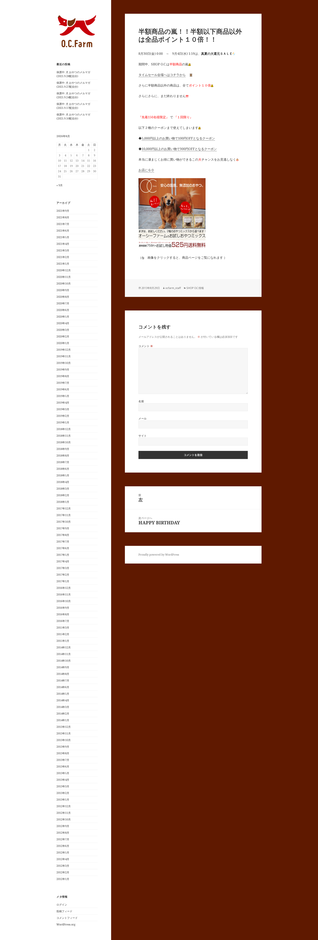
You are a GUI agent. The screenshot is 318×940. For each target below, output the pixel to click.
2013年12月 (63, 727)
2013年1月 (62, 799)
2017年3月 (62, 568)
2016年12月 (63, 588)
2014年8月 (62, 674)
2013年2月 (62, 793)
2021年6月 (62, 230)
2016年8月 (62, 614)
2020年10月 (63, 283)
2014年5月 (62, 694)
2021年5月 (62, 237)
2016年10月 (63, 601)
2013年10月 (63, 740)
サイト (142, 435)
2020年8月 (62, 297)
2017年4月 (62, 561)
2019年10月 (63, 363)
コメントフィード (67, 918)
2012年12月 (63, 806)
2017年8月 (62, 535)
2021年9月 (62, 211)
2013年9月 (62, 746)
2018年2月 (62, 495)
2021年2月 (62, 257)
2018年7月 (62, 462)
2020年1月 (62, 343)
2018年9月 (62, 449)
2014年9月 (62, 667)
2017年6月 (62, 548)
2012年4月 (62, 859)
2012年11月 (63, 813)
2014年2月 (62, 713)
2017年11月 (63, 515)
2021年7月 (62, 224)
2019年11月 (63, 356)
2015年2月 (62, 634)
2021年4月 (62, 244)
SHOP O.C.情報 (195, 288)
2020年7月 (62, 303)
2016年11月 (63, 594)
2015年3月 (62, 627)
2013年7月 (62, 760)
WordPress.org (66, 924)
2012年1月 (62, 879)
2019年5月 (62, 396)
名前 (141, 401)
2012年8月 (62, 832)
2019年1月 (62, 422)
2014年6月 (62, 687)
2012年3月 (62, 866)
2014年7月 (62, 680)
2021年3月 (62, 250)
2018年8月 (62, 455)
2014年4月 (62, 700)
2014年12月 (63, 647)
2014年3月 (62, 707)
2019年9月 (62, 369)
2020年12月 (63, 270)
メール (142, 418)
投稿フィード (64, 911)
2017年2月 (62, 574)
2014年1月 (62, 720)
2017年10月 (63, 522)
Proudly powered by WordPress (158, 554)
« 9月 (59, 185)
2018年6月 (62, 469)
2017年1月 (62, 581)
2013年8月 (62, 753)
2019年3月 (62, 409)
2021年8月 (62, 217)
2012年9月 (62, 826)
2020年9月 (62, 290)
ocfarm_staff (173, 288)
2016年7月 (62, 621)
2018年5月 (62, 475)
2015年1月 (62, 641)
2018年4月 (62, 482)
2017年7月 (62, 541)
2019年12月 (63, 349)
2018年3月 (62, 488)
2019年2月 (62, 416)
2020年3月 (62, 330)
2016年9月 (62, 608)
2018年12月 (63, 429)
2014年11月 (63, 654)
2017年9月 (62, 528)
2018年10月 (63, 442)
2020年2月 (62, 336)
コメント (145, 346)
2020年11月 (63, 277)
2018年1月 (62, 502)
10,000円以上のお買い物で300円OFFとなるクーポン (179, 149)
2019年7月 (62, 383)
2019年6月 (62, 389)
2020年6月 (62, 310)
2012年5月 (62, 852)
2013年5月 (62, 773)
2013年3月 (62, 786)
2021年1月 (62, 263)
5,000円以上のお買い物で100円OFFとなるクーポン (178, 138)
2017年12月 (63, 508)
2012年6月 (62, 846)
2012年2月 (62, 872)
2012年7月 (62, 839)
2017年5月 (62, 555)
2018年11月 (63, 435)
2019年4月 (62, 402)
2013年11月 (63, 733)
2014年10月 (63, 660)
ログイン (61, 904)
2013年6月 (62, 766)
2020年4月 (62, 323)
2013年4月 (62, 780)
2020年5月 (62, 316)
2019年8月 (62, 376)
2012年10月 (63, 819)
